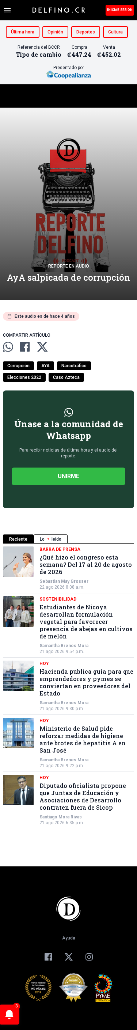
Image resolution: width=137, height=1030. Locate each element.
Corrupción (18, 365)
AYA (45, 365)
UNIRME (68, 476)
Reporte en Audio (68, 266)
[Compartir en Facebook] (25, 347)
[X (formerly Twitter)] (68, 957)
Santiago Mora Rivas (60, 816)
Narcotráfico (74, 365)
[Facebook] (48, 957)
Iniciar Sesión (120, 10)
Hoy (44, 663)
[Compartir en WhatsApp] (8, 347)
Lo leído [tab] (50, 539)
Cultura (115, 32)
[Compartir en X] (42, 347)
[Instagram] (89, 957)
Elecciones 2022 (24, 377)
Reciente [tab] (18, 539)
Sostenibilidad (57, 599)
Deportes (85, 32)
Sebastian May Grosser (63, 581)
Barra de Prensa (59, 549)
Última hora (22, 32)
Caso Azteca (66, 377)
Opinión (55, 32)
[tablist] (68, 539)
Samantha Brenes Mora (63, 645)
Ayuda (68, 938)
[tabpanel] (68, 686)
